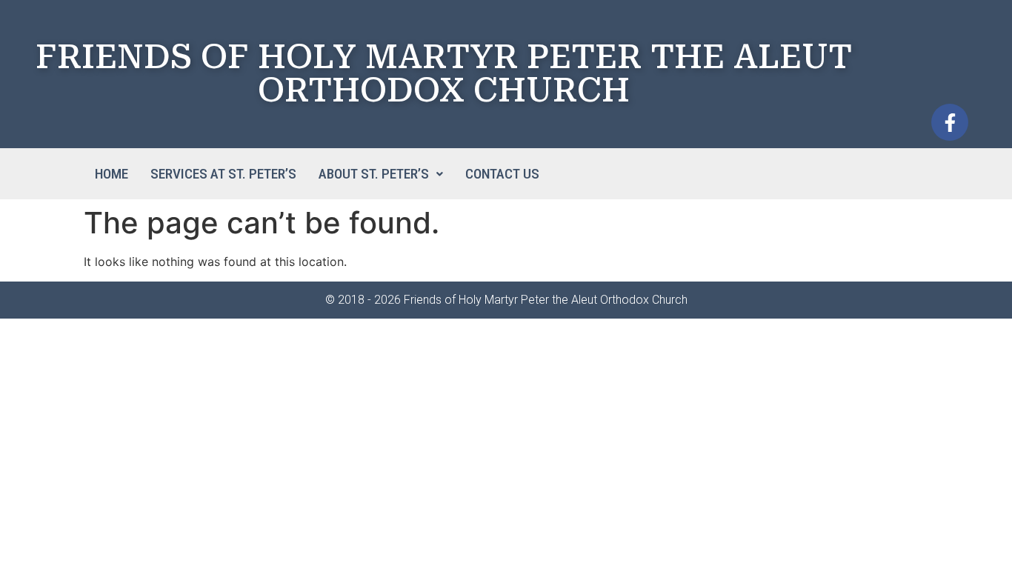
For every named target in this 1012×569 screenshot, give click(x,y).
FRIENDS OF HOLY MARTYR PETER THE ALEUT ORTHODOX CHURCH (444, 73)
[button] (380, 174)
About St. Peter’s (374, 173)
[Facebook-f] (949, 122)
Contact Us (502, 173)
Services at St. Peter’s (223, 173)
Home (111, 173)
